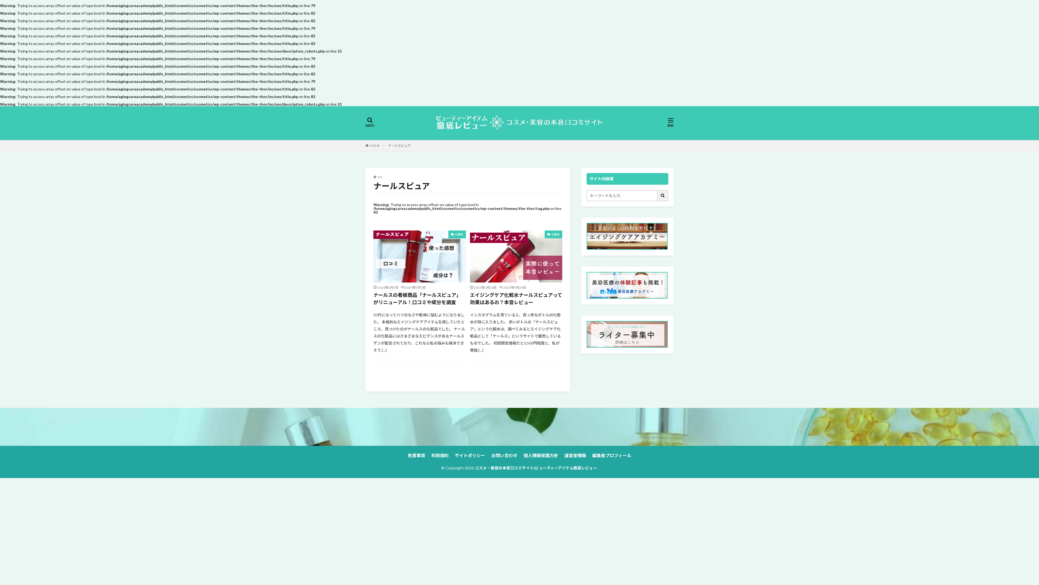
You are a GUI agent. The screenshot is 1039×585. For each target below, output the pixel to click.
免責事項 (416, 455)
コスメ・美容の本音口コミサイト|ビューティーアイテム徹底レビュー (536, 468)
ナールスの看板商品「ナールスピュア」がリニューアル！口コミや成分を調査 (417, 298)
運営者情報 (575, 455)
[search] (662, 195)
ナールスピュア (399, 146)
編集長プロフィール (611, 455)
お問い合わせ (504, 455)
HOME (375, 146)
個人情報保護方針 (541, 455)
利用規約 (440, 455)
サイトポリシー (470, 455)
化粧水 (459, 234)
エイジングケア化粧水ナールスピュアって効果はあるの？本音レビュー (516, 298)
